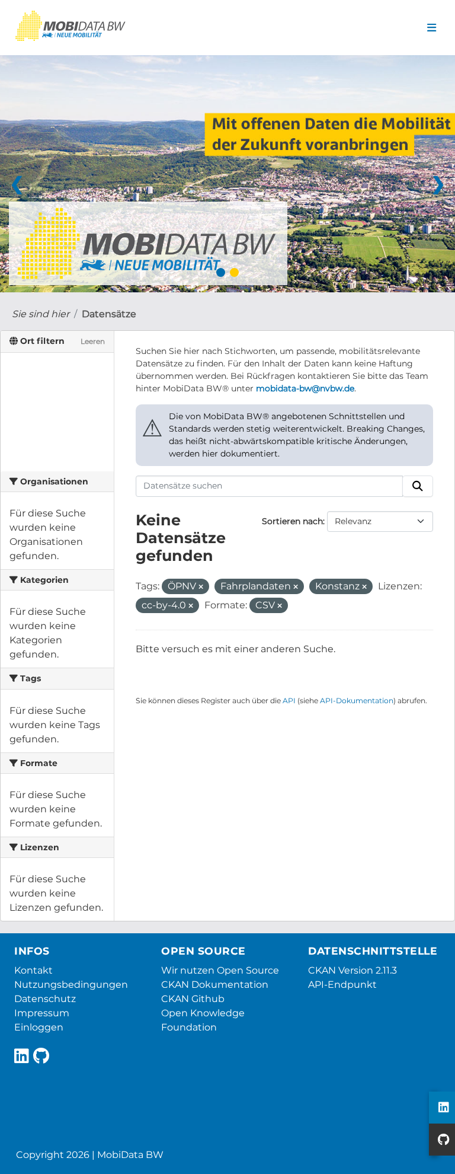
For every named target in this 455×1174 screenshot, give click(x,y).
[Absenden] (417, 486)
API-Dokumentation (356, 700)
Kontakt (33, 970)
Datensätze (109, 314)
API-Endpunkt (342, 984)
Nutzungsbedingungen (71, 984)
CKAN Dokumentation (214, 984)
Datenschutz (45, 998)
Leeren (93, 341)
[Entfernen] (200, 587)
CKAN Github (193, 998)
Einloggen (38, 1027)
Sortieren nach (292, 521)
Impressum (41, 1013)
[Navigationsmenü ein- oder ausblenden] (431, 28)
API (289, 700)
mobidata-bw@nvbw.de (305, 388)
